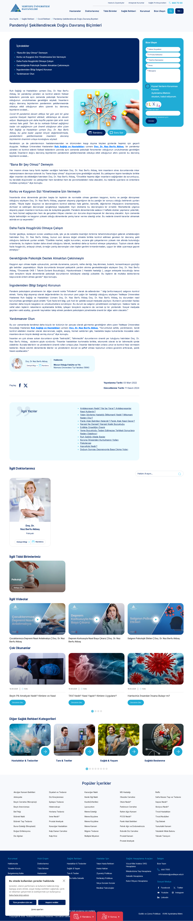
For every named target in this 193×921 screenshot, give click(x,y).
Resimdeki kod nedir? (152, 109)
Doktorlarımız (43, 863)
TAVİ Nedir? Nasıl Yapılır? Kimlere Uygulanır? (93, 695)
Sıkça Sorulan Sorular (105, 883)
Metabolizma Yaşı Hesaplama (138, 871)
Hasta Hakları (102, 868)
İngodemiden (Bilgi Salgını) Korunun (34, 69)
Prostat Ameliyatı (56, 821)
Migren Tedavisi (91, 831)
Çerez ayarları (37, 909)
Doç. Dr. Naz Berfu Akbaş (36, 361)
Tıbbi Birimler (43, 868)
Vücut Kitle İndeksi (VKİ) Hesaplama (136, 864)
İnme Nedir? (54, 816)
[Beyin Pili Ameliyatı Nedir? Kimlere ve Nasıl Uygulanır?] (37, 683)
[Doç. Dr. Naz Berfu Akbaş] (17, 363)
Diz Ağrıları (18, 836)
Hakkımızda (13, 863)
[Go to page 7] (104, 769)
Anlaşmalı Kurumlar (136, 3)
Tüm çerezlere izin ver (22, 902)
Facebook (165, 888)
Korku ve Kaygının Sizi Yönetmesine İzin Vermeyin (41, 57)
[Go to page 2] (95, 711)
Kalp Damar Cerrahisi (58, 831)
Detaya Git (18, 588)
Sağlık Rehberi (28, 19)
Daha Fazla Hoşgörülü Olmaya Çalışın (35, 61)
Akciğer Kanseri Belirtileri (24, 792)
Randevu (97, 132)
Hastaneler (42, 873)
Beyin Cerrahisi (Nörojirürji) (25, 802)
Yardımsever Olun (25, 73)
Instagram (179, 892)
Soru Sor (118, 132)
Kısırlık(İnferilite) (91, 802)
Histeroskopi (54, 807)
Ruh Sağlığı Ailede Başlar (92, 436)
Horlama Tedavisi (56, 812)
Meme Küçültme (91, 821)
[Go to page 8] (107, 769)
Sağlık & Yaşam (73, 868)
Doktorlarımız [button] (92, 11)
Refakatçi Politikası (104, 878)
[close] (64, 881)
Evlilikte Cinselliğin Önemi (92, 427)
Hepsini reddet (51, 902)
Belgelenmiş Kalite (16, 873)
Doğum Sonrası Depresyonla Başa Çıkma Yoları (104, 449)
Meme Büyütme (91, 816)
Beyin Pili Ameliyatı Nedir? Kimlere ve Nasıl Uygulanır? (32, 696)
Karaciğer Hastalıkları (58, 826)
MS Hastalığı (125, 792)
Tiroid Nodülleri (162, 816)
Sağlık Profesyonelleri (157, 3)
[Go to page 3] (98, 711)
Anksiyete (18, 797)
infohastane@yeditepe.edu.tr (164, 874)
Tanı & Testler (73, 873)
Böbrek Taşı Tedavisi (23, 821)
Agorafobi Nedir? (88, 446)
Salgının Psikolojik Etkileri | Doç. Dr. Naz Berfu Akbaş (154, 638)
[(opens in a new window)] (19, 385)
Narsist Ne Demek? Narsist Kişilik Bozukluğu (102, 424)
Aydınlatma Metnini (160, 93)
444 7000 (165, 869)
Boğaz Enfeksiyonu (22, 831)
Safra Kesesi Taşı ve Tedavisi (168, 797)
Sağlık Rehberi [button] (128, 11)
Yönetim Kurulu (14, 868)
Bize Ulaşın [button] (159, 11)
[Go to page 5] (98, 769)
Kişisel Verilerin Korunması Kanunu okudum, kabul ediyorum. (164, 91)
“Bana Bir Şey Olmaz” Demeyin (32, 52)
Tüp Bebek (160, 821)
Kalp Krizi (53, 836)
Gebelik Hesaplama (134, 876)
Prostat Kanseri (126, 836)
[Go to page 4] (101, 711)
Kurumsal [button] (145, 11)
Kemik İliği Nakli (91, 797)
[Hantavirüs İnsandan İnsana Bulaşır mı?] (156, 683)
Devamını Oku (17, 702)
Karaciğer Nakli (91, 792)
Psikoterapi (85, 443)
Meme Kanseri (91, 826)
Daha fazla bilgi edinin (19, 895)
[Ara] (170, 11)
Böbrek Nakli (19, 816)
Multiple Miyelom (92, 836)
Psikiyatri (30, 533)
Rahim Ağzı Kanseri (128, 812)
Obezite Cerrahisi (127, 797)
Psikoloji (16, 579)
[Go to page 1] (92, 711)
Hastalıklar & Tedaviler (76, 863)
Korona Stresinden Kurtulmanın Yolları (99, 440)
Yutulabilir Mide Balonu (165, 831)
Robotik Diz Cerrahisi (129, 831)
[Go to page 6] (101, 769)
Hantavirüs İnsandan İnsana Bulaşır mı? (149, 695)
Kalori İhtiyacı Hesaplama (137, 881)
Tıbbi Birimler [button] (110, 11)
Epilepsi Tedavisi (56, 802)
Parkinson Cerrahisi (128, 807)
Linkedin (164, 897)
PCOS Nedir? (125, 816)
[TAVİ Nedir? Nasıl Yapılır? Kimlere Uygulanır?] (96, 683)
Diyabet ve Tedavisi (57, 792)
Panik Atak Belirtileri (128, 821)
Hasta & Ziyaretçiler (116, 3)
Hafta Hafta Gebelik (75, 878)
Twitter (180, 888)
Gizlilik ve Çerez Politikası (150, 914)
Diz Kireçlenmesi (56, 797)
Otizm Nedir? (125, 802)
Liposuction (89, 807)
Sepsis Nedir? (161, 802)
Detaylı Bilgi (31, 366)
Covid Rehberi (44, 19)
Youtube (164, 892)
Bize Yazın (161, 863)
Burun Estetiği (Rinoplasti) (25, 826)
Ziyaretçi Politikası (104, 873)
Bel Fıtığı (17, 812)
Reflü (157, 792)
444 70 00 (177, 3)
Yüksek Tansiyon (162, 836)
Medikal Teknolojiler (105, 888)
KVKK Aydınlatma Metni (172, 914)
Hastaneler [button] (75, 11)
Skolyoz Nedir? (162, 807)
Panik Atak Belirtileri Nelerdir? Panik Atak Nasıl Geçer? (107, 421)
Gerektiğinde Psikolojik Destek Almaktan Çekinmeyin (43, 65)
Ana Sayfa (13, 19)
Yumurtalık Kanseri (163, 826)
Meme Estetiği (91, 812)
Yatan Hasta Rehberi (105, 863)
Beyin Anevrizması (21, 807)
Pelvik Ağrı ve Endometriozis (132, 826)
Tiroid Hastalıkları (162, 812)
